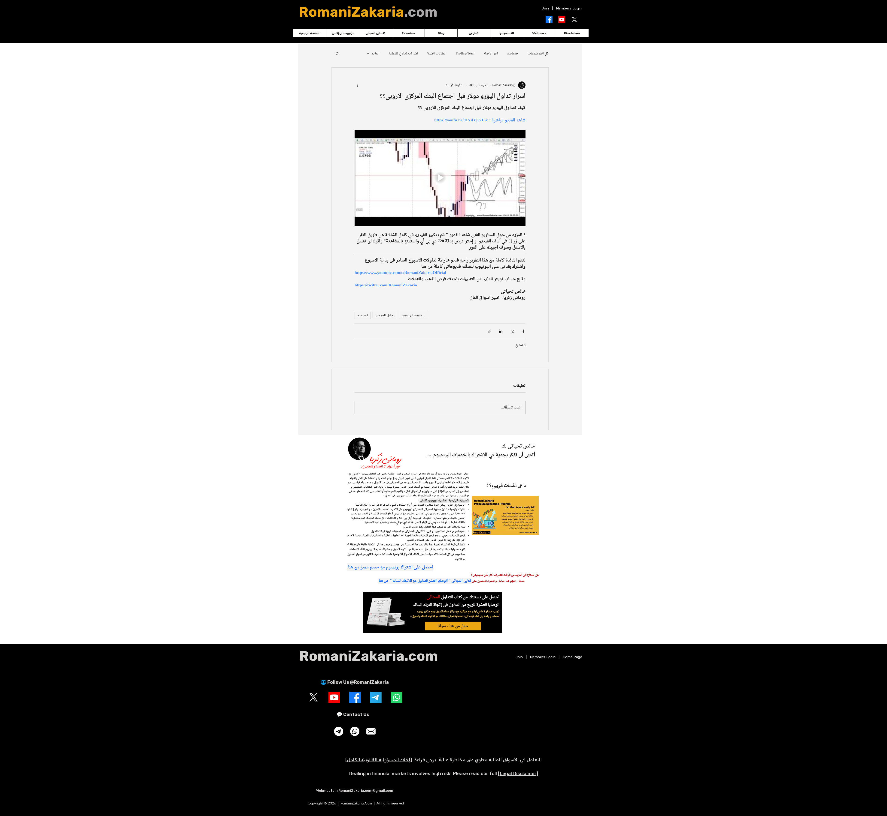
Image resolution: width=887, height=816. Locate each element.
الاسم (439, 394)
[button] (518, 368)
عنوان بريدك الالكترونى (430, 414)
